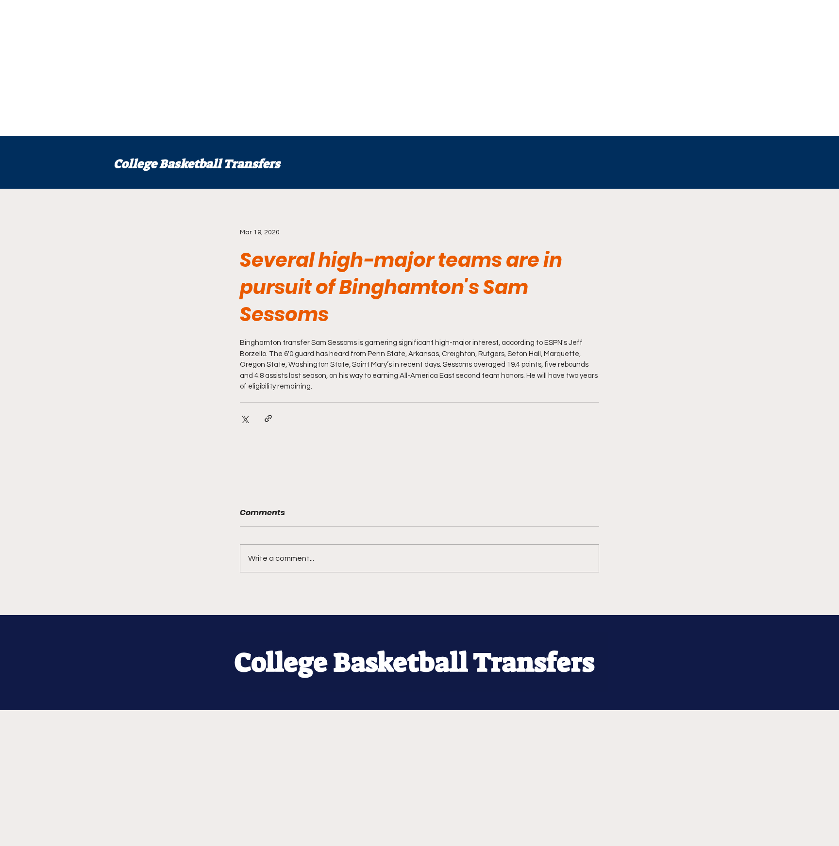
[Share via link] (268, 418)
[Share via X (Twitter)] (244, 418)
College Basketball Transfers (197, 164)
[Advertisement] (291, 68)
